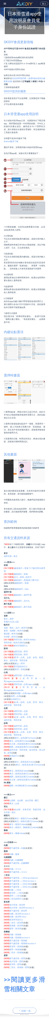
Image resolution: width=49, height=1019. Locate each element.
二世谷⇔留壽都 (16, 952)
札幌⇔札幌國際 (16, 860)
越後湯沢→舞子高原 (23, 607)
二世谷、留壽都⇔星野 (19, 967)
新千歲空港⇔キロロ (18, 872)
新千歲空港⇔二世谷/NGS (20, 884)
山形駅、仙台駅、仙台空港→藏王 (24, 800)
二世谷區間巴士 (16, 899)
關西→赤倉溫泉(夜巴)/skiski (21, 747)
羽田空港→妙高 (21, 729)
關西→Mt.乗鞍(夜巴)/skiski (21, 785)
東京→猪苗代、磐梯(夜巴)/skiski (23, 827)
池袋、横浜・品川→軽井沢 (15, 628)
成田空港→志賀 (21, 711)
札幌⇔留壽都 (15, 934)
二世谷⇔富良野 (16, 923)
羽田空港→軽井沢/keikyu (25, 639)
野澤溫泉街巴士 (21, 666)
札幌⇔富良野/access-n (19, 914)
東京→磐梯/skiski (17, 833)
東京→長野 (9, 619)
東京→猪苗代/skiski (18, 824)
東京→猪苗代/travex (24, 818)
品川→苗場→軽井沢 (23, 577)
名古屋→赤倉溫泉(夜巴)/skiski (22, 744)
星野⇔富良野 (15, 928)
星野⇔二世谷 (15, 896)
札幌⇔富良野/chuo (17, 917)
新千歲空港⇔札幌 (17, 848)
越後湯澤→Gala (21, 589)
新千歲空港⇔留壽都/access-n (22, 943)
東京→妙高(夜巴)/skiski (19, 741)
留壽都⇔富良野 (16, 925)
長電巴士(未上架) (11, 622)
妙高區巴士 (14, 756)
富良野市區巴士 (16, 920)
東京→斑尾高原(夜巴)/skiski (21, 774)
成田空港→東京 (11, 556)
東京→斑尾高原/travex (25, 762)
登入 (44, 4)
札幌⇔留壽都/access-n (19, 937)
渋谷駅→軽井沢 (11, 637)
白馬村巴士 (16, 699)
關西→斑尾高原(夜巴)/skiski (21, 777)
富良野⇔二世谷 (16, 893)
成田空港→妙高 (21, 726)
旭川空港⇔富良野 (17, 905)
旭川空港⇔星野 (16, 961)
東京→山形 (14, 803)
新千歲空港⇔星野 (17, 958)
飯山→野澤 (20, 663)
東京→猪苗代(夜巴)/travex (26, 821)
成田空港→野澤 (21, 651)
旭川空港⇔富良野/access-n (21, 908)
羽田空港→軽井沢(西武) (14, 642)
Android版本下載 (11, 141)
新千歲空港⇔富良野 (18, 911)
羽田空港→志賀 (21, 714)
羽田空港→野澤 (21, 654)
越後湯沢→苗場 (21, 574)
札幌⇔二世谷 (15, 890)
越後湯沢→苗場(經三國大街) (26, 580)
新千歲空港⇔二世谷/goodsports (23, 878)
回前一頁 (24, 1010)
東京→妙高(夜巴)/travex (25, 738)
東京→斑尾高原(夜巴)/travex (29, 765)
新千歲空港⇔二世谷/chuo (20, 887)
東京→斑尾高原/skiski (19, 771)
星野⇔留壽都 (15, 949)
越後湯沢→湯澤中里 (23, 595)
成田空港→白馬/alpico (24, 675)
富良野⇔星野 (15, 964)
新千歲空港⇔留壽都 (18, 940)
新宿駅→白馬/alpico (24, 693)
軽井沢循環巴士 (21, 645)
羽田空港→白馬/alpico (24, 684)
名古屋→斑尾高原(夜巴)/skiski (22, 780)
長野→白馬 (16, 696)
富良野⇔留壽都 (16, 946)
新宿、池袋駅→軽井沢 (13, 631)
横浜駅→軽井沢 (11, 634)
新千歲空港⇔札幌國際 (19, 863)
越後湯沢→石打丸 (22, 601)
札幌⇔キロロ (15, 869)
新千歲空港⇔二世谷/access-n (22, 881)
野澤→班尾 (20, 669)
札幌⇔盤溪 (14, 854)
